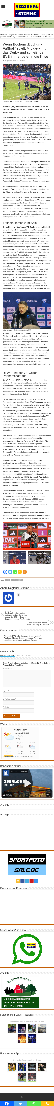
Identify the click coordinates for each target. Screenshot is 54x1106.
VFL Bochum (21, 61)
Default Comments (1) (7, 655)
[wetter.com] (9, 757)
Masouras (7, 120)
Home (4, 35)
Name (6, 691)
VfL (34, 186)
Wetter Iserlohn (20, 729)
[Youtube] (32, 881)
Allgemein (13, 35)
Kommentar (8, 668)
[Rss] (18, 881)
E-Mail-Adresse (9, 699)
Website (6, 707)
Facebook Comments (24, 655)
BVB (14, 61)
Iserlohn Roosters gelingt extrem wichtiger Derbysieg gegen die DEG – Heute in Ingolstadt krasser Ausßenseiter (17, 615)
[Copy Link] (20, 572)
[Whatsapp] (15, 572)
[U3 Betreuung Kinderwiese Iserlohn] (27, 24)
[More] (25, 572)
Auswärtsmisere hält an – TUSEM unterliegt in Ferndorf (37, 623)
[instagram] (36, 881)
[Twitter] (10, 572)
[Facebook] (5, 572)
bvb (8, 580)
